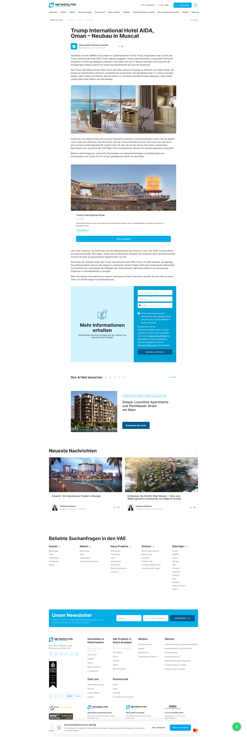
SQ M (70, 696)
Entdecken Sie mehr (136, 425)
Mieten (72, 12)
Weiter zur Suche (56, 20)
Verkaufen (184, 5)
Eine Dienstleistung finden (168, 12)
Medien (185, 12)
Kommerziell (100, 12)
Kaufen (63, 12)
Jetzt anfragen (123, 239)
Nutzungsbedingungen (147, 345)
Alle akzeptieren (180, 727)
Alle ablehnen (158, 727)
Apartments (82, 231)
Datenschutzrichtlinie (157, 336)
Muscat (81, 219)
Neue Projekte (114, 12)
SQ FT (61, 696)
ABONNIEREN (180, 618)
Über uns (195, 12)
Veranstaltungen (85, 12)
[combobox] (142, 305)
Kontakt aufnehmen (155, 352)
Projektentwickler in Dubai (144, 12)
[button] (195, 450)
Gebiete (126, 12)
